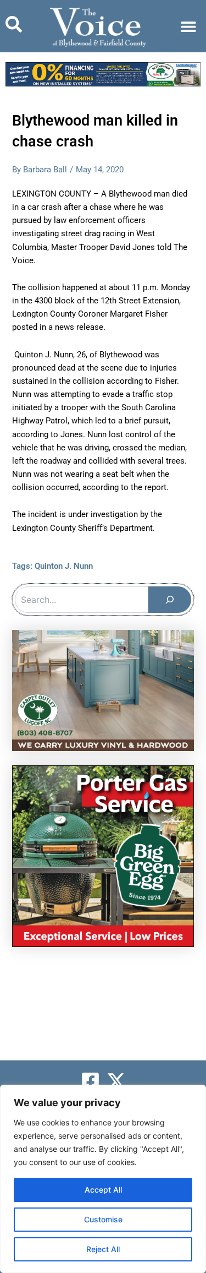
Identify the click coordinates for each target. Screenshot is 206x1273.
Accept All (103, 1189)
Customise (103, 1219)
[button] (188, 26)
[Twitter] (116, 1081)
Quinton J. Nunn (64, 566)
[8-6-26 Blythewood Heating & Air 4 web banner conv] (103, 74)
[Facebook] (90, 1081)
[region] (103, 1179)
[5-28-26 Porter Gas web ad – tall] (102, 856)
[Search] (169, 599)
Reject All (103, 1249)
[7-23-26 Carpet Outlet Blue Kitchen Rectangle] (102, 690)
